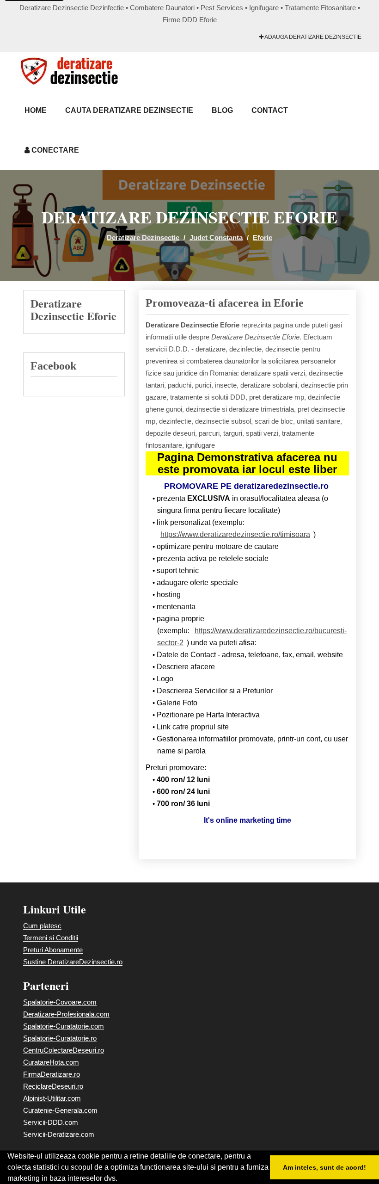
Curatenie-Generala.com (60, 1110)
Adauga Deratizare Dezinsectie (312, 37)
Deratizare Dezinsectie (143, 237)
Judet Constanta (216, 237)
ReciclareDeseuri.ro (53, 1086)
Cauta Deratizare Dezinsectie (129, 110)
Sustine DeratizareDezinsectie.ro (72, 962)
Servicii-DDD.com (50, 1122)
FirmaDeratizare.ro (51, 1074)
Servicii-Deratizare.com (58, 1134)
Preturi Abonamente (53, 950)
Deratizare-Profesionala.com (66, 1014)
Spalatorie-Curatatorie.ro (60, 1038)
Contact (269, 110)
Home (35, 110)
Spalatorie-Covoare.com (60, 1002)
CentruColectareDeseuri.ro (63, 1050)
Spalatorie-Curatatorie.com (63, 1026)
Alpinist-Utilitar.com (52, 1098)
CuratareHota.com (51, 1062)
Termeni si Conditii (50, 938)
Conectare (54, 150)
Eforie (262, 237)
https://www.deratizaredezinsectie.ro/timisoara (235, 534)
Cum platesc (42, 926)
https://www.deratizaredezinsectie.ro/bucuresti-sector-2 (252, 637)
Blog (222, 110)
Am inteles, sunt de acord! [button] (324, 1167)
